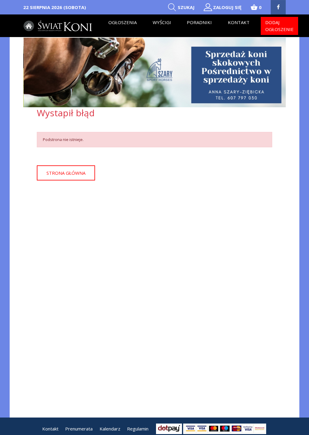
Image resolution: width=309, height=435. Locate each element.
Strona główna (65, 173)
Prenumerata (79, 429)
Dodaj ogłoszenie (279, 25)
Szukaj (186, 7)
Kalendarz (110, 429)
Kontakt (239, 22)
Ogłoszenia (122, 22)
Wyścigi (162, 22)
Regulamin (137, 429)
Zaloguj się (227, 7)
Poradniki (199, 22)
